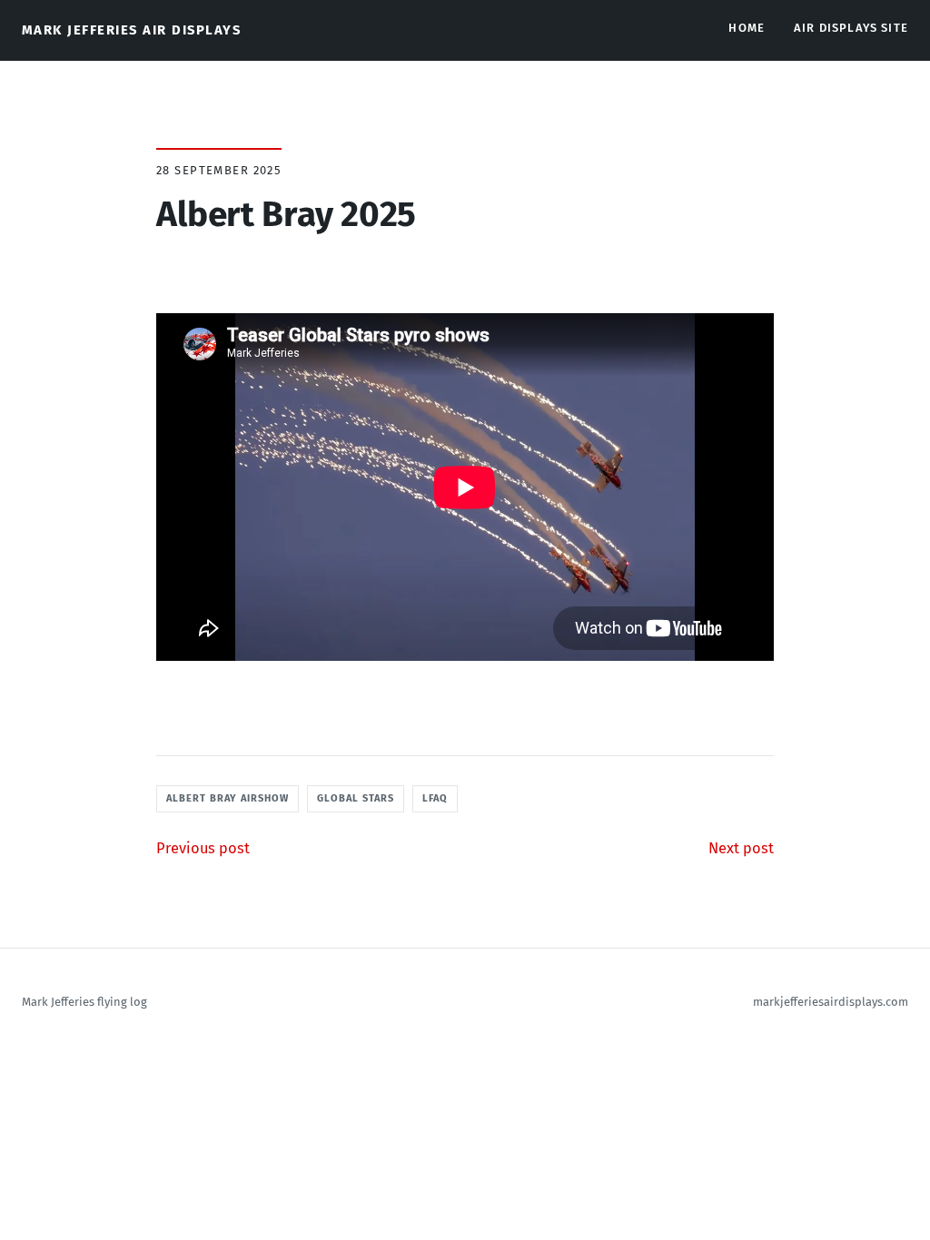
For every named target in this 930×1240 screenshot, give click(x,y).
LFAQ (435, 798)
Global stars (355, 798)
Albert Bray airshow (227, 798)
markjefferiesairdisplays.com (830, 1002)
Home (746, 27)
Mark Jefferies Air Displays (131, 30)
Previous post (203, 848)
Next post (741, 848)
